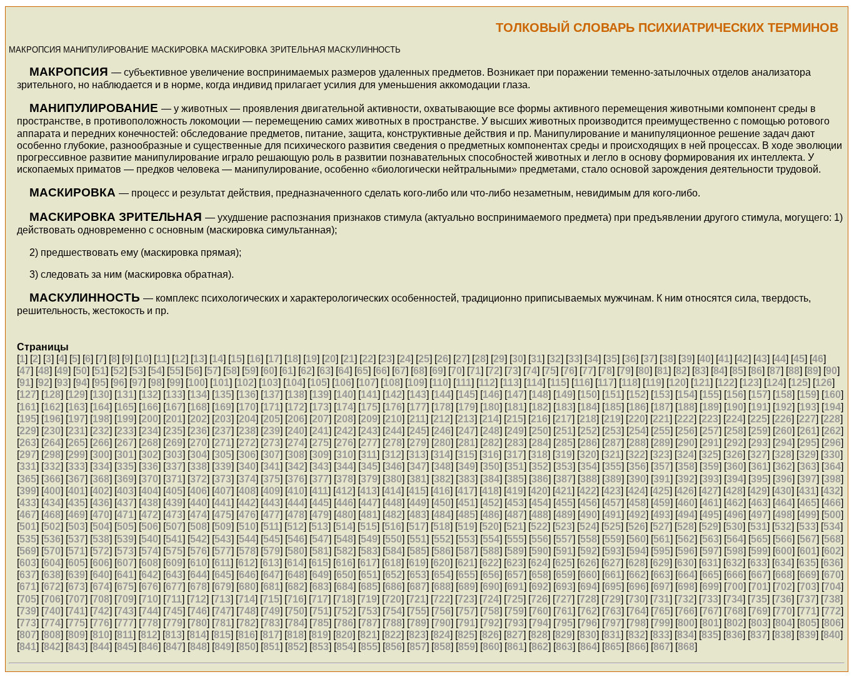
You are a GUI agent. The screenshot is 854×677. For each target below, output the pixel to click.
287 (613, 442)
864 (588, 646)
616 (344, 562)
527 (661, 526)
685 (369, 586)
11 (161, 359)
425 (661, 491)
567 (808, 539)
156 (734, 394)
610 (198, 562)
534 (831, 526)
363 (808, 466)
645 (222, 574)
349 (466, 466)
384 (491, 479)
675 (125, 586)
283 (515, 442)
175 (369, 407)
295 (808, 442)
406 (198, 491)
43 (761, 359)
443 (271, 502)
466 (832, 502)
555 (515, 539)
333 (76, 466)
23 (386, 359)
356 (637, 466)
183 (564, 407)
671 (27, 586)
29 (499, 359)
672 (52, 586)
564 (734, 539)
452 (491, 502)
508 (198, 526)
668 (783, 574)
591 (564, 551)
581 (320, 551)
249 (515, 430)
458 (637, 502)
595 (661, 551)
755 (417, 611)
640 (101, 574)
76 (569, 370)
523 (563, 526)
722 (441, 599)
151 (613, 394)
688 (442, 586)
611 (222, 562)
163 (76, 407)
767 (710, 611)
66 (381, 370)
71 (475, 370)
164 (101, 407)
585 (417, 551)
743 (125, 611)
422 (588, 491)
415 (417, 491)
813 (173, 634)
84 (719, 370)
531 (758, 526)
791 (466, 623)
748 (247, 611)
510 (247, 526)
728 (588, 599)
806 (832, 623)
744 (149, 611)
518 (441, 526)
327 (758, 454)
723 (466, 599)
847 (174, 646)
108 (391, 382)
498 (783, 514)
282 (491, 442)
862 (539, 646)
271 (222, 442)
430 (783, 491)
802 (734, 623)
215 (514, 419)
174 (344, 407)
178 (442, 407)
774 (52, 623)
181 (515, 407)
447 (369, 502)
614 (295, 562)
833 (661, 634)
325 (709, 454)
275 (320, 442)
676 (149, 586)
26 (442, 359)
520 (490, 526)
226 (783, 419)
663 (661, 574)
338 (198, 466)
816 (246, 634)
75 (550, 370)
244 (393, 430)
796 (588, 623)
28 (480, 359)
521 (514, 526)
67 (400, 370)
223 (709, 419)
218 (588, 419)
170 (247, 407)
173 (320, 407)
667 (759, 574)
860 (491, 646)
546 (296, 539)
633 (758, 562)
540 (149, 539)
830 (588, 634)
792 (491, 623)
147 (515, 394)
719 (368, 599)
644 (198, 574)
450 (442, 502)
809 (76, 634)
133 (174, 394)
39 (686, 359)
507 (174, 526)
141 (369, 394)
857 (417, 646)
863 (564, 646)
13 (198, 359)
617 (368, 562)
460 (686, 502)
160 (832, 394)
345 (369, 466)
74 (531, 370)
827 (514, 634)
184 (588, 407)
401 (76, 491)
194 (832, 407)
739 (27, 611)
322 (636, 454)
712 (197, 599)
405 (174, 491)
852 (296, 646)
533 (807, 526)
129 (76, 394)
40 (705, 359)
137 (271, 394)
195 (27, 419)
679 (222, 586)
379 (369, 479)
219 (612, 419)
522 (539, 526)
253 (613, 430)
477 (271, 514)
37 (649, 359)
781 (222, 623)
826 (490, 634)
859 (466, 646)
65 (362, 370)
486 (491, 514)
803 (759, 623)
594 (637, 551)
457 (613, 502)
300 (101, 454)
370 (149, 479)
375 (271, 479)
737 (807, 599)
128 (52, 394)
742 (101, 611)
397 (808, 479)
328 (783, 454)
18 (292, 359)
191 (759, 407)
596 (686, 551)
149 (564, 394)
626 (588, 562)
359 (710, 466)
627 (612, 562)
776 (101, 623)
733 (709, 599)
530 (734, 526)
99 (175, 382)
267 (125, 442)
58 (231, 370)
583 (369, 551)
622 (490, 562)
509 (222, 526)
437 (125, 502)
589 (515, 551)
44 (780, 359)
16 (255, 359)
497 (759, 514)
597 (710, 551)
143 (417, 394)
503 (76, 526)
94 (81, 382)
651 (369, 574)
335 (125, 466)
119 (653, 382)
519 (466, 526)
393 (710, 479)
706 (52, 599)
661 (613, 574)
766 (686, 611)
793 (515, 623)
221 (661, 419)
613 (271, 562)
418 (490, 491)
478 (296, 514)
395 (759, 479)
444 (296, 502)
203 (222, 419)
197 (76, 419)
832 (636, 634)
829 (563, 634)
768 (734, 611)
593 (613, 551)
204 (247, 419)
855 (369, 646)
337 (174, 466)
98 (156, 382)
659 (564, 574)
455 (564, 502)
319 (563, 454)
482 (393, 514)
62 (306, 370)
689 (466, 586)
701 (759, 586)
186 (637, 407)
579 (271, 551)
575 (174, 551)
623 (514, 562)
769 (759, 611)
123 (750, 382)
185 (613, 407)
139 (320, 394)
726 (539, 599)
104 (294, 382)
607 (125, 562)
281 (466, 442)
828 (539, 634)
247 (466, 430)
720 (392, 599)
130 (101, 394)
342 (296, 466)
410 (296, 491)
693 (564, 586)
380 (393, 479)
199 (125, 419)
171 (271, 407)
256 (686, 430)
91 (25, 382)
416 (441, 491)
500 (832, 514)
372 (198, 479)
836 (734, 634)
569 (27, 551)
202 (198, 419)
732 (685, 599)
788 (393, 623)
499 (808, 514)
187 (661, 407)
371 (174, 479)
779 (174, 623)
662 (637, 574)
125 (799, 382)
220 (636, 419)
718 (344, 599)
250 (539, 430)
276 (344, 442)
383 (466, 479)
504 (101, 526)
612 (246, 562)
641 (125, 574)
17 (273, 359)
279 (417, 442)
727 (563, 599)
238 (247, 430)
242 (344, 430)
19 (311, 359)
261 (808, 430)
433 (27, 502)
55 (175, 370)
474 (198, 514)
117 (606, 382)
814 (197, 634)
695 (613, 586)
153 (661, 394)
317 (514, 454)
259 (759, 430)
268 (149, 442)
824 (441, 634)
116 (582, 382)
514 (344, 526)
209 (369, 419)
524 (588, 526)
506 (149, 526)
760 (539, 611)
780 (198, 623)
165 (125, 407)
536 (52, 539)
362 (783, 466)
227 (807, 419)
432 (831, 491)
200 (149, 419)
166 (149, 407)
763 (613, 611)
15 (236, 359)
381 (417, 479)
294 (783, 442)
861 (515, 646)
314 (441, 454)
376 (296, 479)
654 (442, 574)
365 (27, 479)
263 (27, 442)
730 (636, 599)
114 (534, 382)
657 (515, 574)
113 (511, 382)
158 (783, 394)
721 (417, 599)
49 (62, 370)
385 (515, 479)
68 (418, 370)
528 (685, 526)
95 (100, 382)
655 (466, 574)
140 (344, 394)
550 (393, 539)
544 (247, 539)
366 (52, 479)
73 (512, 370)
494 (686, 514)
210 (393, 419)
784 (296, 623)
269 (174, 442)
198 (101, 419)
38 (667, 359)
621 (466, 562)
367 (76, 479)
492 (637, 514)
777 (125, 623)
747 (222, 611)
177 (417, 407)
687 (417, 586)
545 (271, 539)
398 (832, 479)
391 (661, 479)
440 (198, 502)
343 (320, 466)
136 (247, 394)
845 (125, 646)
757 (466, 611)
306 (247, 454)
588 (491, 551)
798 (637, 623)
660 (588, 574)
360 (734, 466)
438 (149, 502)
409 (271, 491)
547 (320, 539)
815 (222, 634)
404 (149, 491)
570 (52, 551)
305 (222, 454)
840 (831, 634)
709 (125, 599)
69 (437, 370)
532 (783, 526)
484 (442, 514)
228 (831, 419)
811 (125, 634)
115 (558, 382)
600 (783, 551)
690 (491, 586)
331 (27, 466)
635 (807, 562)
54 (156, 370)
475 (222, 514)
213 (466, 419)
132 (149, 394)
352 (539, 466)
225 (758, 419)
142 (393, 394)
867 (661, 646)
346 (393, 466)
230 (52, 430)
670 (832, 574)
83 (700, 370)
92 (43, 382)
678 (198, 586)
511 (271, 526)
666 (734, 574)
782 (247, 623)
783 (271, 623)
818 (295, 634)
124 (774, 382)
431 (807, 491)
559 (613, 539)
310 (344, 454)
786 (344, 623)
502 (52, 526)
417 (466, 491)
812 (149, 634)
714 (246, 599)
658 (539, 574)
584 (393, 551)
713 (222, 599)
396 (783, 479)
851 (271, 646)
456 (588, 502)
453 (515, 502)
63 (325, 370)
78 (606, 370)
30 (517, 359)
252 (588, 430)
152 (637, 394)
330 (831, 454)
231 (76, 430)
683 (320, 586)
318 (539, 454)
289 (661, 442)
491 (613, 514)
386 (539, 479)
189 (710, 407)
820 (344, 634)
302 (149, 454)
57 (212, 370)
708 (101, 599)
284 (539, 442)
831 (612, 634)
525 (612, 526)
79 (625, 370)
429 (758, 491)
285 (564, 442)
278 (393, 442)
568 (832, 539)
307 (271, 454)
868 (686, 646)
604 (52, 562)
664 (686, 574)
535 (27, 539)
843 (76, 646)
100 (196, 382)
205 (271, 419)
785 (320, 623)
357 (661, 466)
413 (368, 491)
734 (734, 599)
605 (76, 562)
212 (441, 419)
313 (417, 454)
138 (296, 394)
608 (149, 562)
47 (25, 370)
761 (564, 611)
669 (808, 574)
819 (319, 634)
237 (222, 430)
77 (587, 370)
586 (442, 551)
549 (369, 539)
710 (149, 599)
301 (125, 454)
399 (27, 491)
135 (222, 394)
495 (710, 514)
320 (588, 454)
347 (417, 466)
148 (539, 394)
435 (76, 502)
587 (466, 551)
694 (588, 586)
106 (342, 382)
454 (539, 502)
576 (198, 551)
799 (661, 623)
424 (636, 491)
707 (76, 599)
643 (174, 574)
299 (76, 454)
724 (490, 599)
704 (832, 586)
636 (831, 562)
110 (440, 382)
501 (27, 526)
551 (417, 539)
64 (343, 370)
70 (456, 370)
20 (330, 359)
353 (564, 466)
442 (247, 502)
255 (661, 430)
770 (783, 611)
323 (661, 454)
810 (101, 634)
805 (808, 623)
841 (27, 646)
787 (369, 623)
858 (442, 646)
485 (466, 514)
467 (27, 514)
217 (563, 419)
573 (125, 551)
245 (417, 430)
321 (612, 454)
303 (174, 454)
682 (296, 586)
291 (710, 442)
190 (734, 407)
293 (759, 442)
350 (491, 466)
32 (555, 359)
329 (807, 454)
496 (734, 514)
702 (783, 586)
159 (808, 394)
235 (174, 430)
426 (685, 491)
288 (637, 442)
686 (393, 586)
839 (807, 634)
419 (514, 491)
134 (198, 394)
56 (193, 370)
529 (709, 526)
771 (808, 611)
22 (367, 359)
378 (344, 479)
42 (742, 359)
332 (52, 466)
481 (369, 514)
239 (271, 430)
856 (393, 646)
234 (149, 430)
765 (661, 611)
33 (574, 359)
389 (613, 479)
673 (76, 586)
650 (344, 574)
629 (661, 562)
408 (247, 491)
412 (344, 491)
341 (271, 466)
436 (101, 502)
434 (52, 502)
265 (76, 442)
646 (247, 574)
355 (613, 466)
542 (198, 539)
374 (247, 479)
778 (149, 623)
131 (125, 394)
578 (247, 551)
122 (726, 382)
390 (637, 479)
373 (222, 479)
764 (637, 611)
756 (442, 611)
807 (27, 634)
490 (588, 514)
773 (27, 623)
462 (734, 502)
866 (637, 646)
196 (52, 419)
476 (247, 514)
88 (794, 370)
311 (369, 454)
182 (539, 407)
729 (612, 599)
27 (461, 359)
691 (515, 586)
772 (832, 611)
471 (125, 514)
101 (221, 382)
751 (320, 611)
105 (318, 382)
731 (661, 599)
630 (685, 562)
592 (588, 551)
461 (710, 502)
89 (812, 370)
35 (611, 359)
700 (734, 586)
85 (737, 370)
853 (320, 646)
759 (515, 611)
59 (250, 370)
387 (564, 479)
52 (118, 370)
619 (417, 562)
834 (685, 634)
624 (539, 562)
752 (344, 611)
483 (417, 514)
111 (463, 382)
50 (81, 370)
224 (734, 419)
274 (296, 442)
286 (588, 442)
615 (319, 562)
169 (222, 407)
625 (563, 562)
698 (686, 586)
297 (27, 454)
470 (101, 514)
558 (588, 539)
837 (758, 634)
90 (831, 370)
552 (442, 539)
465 (808, 502)
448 (393, 502)
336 (149, 466)
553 (466, 539)
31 (536, 359)
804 (783, 623)
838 (783, 634)
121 (701, 382)
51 (100, 370)
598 (734, 551)
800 (686, 623)
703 (808, 586)
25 (424, 359)
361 (759, 466)
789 (417, 623)
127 (27, 394)
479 (320, 514)
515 (368, 526)
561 (661, 539)
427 (709, 491)
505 (125, 526)
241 (320, 430)
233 (125, 430)
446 (344, 502)
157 (759, 394)
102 (245, 382)
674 (101, 586)
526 (636, 526)
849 (222, 646)
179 (466, 407)
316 (490, 454)
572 (101, 551)
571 (76, 551)
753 (369, 611)
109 (416, 382)
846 (149, 646)
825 (466, 634)
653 (417, 574)
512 (295, 526)
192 (783, 407)
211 (417, 419)
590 (539, 551)
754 (393, 611)
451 (466, 502)
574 (149, 551)
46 (817, 359)
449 (417, 502)
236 (198, 430)
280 (442, 442)
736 (783, 599)
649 (320, 574)
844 (101, 646)
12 (180, 359)
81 (662, 370)
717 (319, 599)
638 (52, 574)
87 (775, 370)
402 (101, 491)
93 (62, 382)
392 (686, 479)
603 (27, 562)
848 (198, 646)
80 (644, 370)
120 (677, 382)
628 (636, 562)
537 (76, 539)
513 (319, 526)
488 (539, 514)
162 (52, 407)
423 (612, 491)
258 (734, 430)
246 (442, 430)
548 (344, 539)
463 (759, 502)
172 (296, 407)
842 (52, 646)
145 (466, 394)
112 (487, 382)
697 (661, 586)
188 (686, 407)
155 (710, 394)
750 (296, 611)
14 (217, 359)
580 (296, 551)
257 (710, 430)
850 (247, 646)
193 (808, 407)
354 (588, 466)
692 (539, 586)
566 (783, 539)
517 (417, 526)
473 (174, 514)
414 (392, 491)
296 (832, 442)
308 (296, 454)
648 (296, 574)
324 (685, 454)
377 (320, 479)
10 (143, 359)
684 (344, 586)
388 (588, 479)
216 (539, 419)
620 (441, 562)
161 (27, 407)
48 (43, 370)
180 (491, 407)
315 (466, 454)
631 (709, 562)
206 (296, 419)
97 (137, 382)
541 (174, 539)
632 (734, 562)
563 (710, 539)
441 (222, 502)
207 (320, 419)
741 (76, 611)
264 (52, 442)
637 (27, 574)
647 (271, 574)
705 (27, 599)
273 (271, 442)
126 (823, 382)
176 (393, 407)
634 (783, 562)
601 (808, 551)
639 (76, 574)
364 (832, 466)
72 (494, 370)
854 (344, 646)
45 (799, 359)
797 (613, 623)
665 (710, 574)
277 (369, 442)
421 (563, 491)
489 (564, 514)
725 (514, 599)
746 (198, 611)
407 (222, 491)
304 (198, 454)
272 (247, 442)
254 (637, 430)
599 (759, 551)
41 (724, 359)
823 (417, 634)
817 (271, 634)
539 (125, 539)
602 (832, 551)
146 (491, 394)
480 (344, 514)
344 (344, 466)
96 (118, 382)
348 (442, 466)
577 (222, 551)
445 (320, 502)
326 (734, 454)
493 (661, 514)
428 (734, 491)
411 (320, 491)
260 (783, 430)
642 (149, 574)
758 (491, 611)
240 (296, 430)
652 (393, 574)
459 (661, 502)
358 (686, 466)
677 (174, 586)
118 (629, 382)
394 (734, 479)
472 (149, 514)
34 (592, 359)
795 (564, 623)
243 (369, 430)
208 (344, 419)
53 (137, 370)
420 (539, 491)
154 (686, 394)
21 (348, 359)
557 (564, 539)
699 (710, 586)
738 (831, 599)
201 (174, 419)
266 (101, 442)
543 (222, 539)
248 (491, 430)
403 (125, 491)
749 (271, 611)
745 (174, 611)
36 (630, 359)
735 (758, 599)
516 (392, 526)
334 (101, 466)
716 (295, 599)
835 (709, 634)
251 (564, 430)
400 (52, 491)
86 (756, 370)
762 (588, 611)
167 (174, 407)
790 (442, 623)
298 (52, 454)
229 (27, 430)
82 (681, 370)
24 (405, 359)
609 (174, 562)
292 (734, 442)
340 (247, 466)
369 (125, 479)
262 (832, 430)
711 (174, 599)
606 (101, 562)
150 (588, 394)
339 (222, 466)
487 (515, 514)
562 (686, 539)
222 (685, 419)
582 (344, 551)
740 (52, 611)
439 (174, 502)
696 (637, 586)
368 (101, 479)
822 (392, 634)
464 (783, 502)
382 (442, 479)
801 (710, 623)
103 (269, 382)
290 (686, 442)
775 (76, 623)
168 (198, 407)
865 (613, 646)
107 (367, 382)
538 (101, 539)
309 (320, 454)
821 (368, 634)
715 (271, 599)
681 (271, 586)
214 (490, 419)
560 (637, 539)
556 (539, 539)
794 (539, 623)
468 (52, 514)
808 (52, 634)
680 (247, 586)
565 (759, 539)
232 (101, 430)
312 (392, 454)
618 (392, 562)
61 (287, 370)
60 (268, 370)
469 (76, 514)
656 (491, 574)
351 (515, 466)
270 (198, 442)
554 (491, 539)
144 (442, 394)
